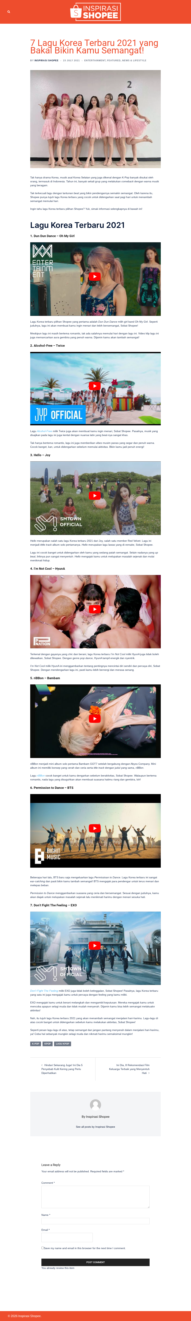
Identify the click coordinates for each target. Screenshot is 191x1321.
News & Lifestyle (134, 60)
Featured (114, 60)
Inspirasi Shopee (47, 60)
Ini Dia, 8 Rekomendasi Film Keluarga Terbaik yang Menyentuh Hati (129, 1069)
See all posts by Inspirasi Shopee (95, 1126)
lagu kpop (62, 1043)
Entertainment (95, 60)
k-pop (35, 1043)
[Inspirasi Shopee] (95, 11)
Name (45, 1214)
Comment (48, 1182)
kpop (47, 1043)
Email (45, 1229)
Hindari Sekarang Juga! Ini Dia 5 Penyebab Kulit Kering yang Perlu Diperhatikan (62, 1069)
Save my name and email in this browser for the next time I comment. (85, 1248)
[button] (8, 11)
